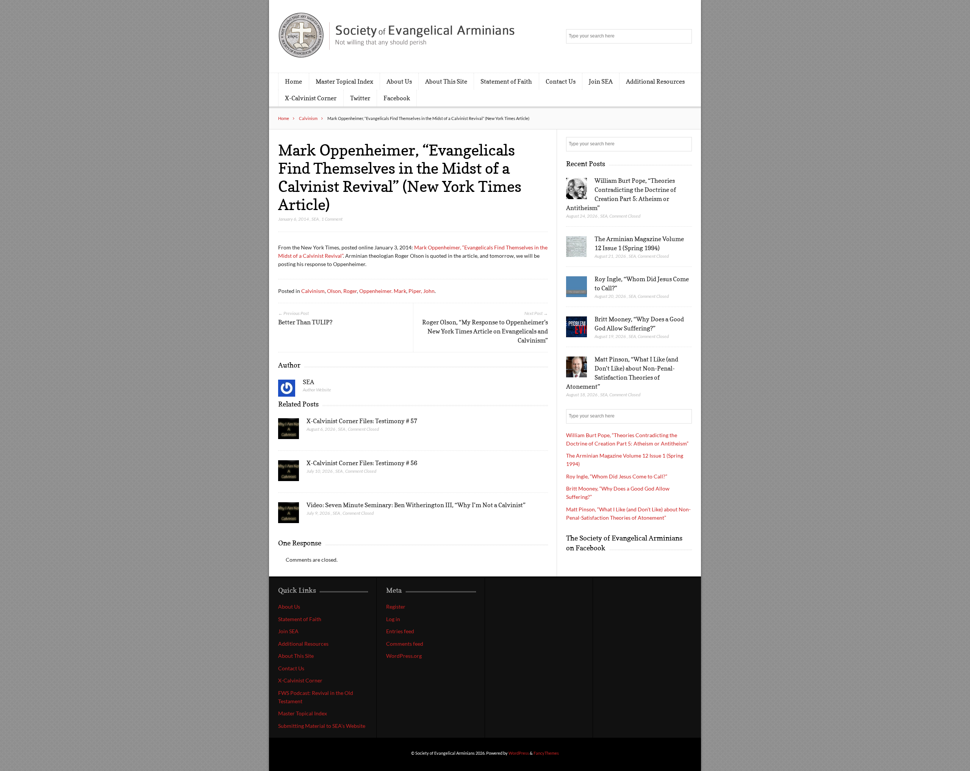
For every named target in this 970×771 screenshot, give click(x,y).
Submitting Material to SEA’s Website (321, 726)
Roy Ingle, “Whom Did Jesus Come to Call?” (616, 476)
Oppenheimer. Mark (382, 291)
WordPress (518, 753)
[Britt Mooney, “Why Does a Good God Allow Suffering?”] (576, 327)
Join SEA (601, 81)
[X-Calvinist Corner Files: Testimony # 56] (288, 472)
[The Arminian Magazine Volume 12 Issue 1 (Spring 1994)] (576, 246)
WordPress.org (404, 656)
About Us (399, 81)
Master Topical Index (344, 81)
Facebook (396, 98)
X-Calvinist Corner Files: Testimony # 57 (362, 421)
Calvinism (308, 118)
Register (395, 606)
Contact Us (561, 81)
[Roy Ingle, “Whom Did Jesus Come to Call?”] (576, 286)
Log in (393, 619)
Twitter (360, 98)
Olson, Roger (342, 291)
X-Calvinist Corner (310, 98)
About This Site (446, 81)
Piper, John (421, 291)
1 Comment (332, 219)
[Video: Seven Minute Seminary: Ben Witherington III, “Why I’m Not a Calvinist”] (288, 514)
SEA (315, 219)
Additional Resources (655, 81)
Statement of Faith (506, 81)
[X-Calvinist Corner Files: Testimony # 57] (288, 430)
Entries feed (400, 631)
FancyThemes (546, 753)
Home (293, 81)
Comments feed (404, 643)
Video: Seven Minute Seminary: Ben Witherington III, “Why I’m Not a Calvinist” (416, 505)
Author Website (317, 390)
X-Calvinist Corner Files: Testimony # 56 (362, 463)
